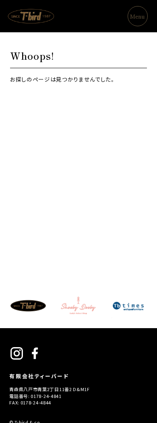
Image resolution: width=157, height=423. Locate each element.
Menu (137, 16)
